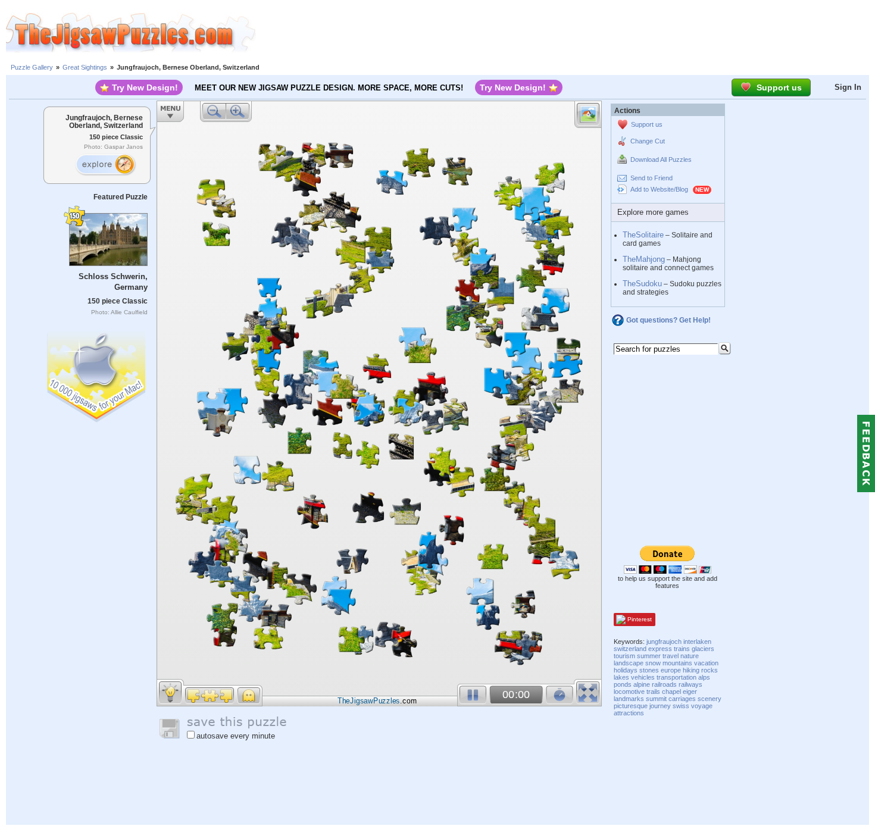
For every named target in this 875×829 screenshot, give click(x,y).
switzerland (630, 648)
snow (653, 663)
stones (649, 670)
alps (704, 677)
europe (671, 670)
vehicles (643, 677)
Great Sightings (84, 67)
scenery (709, 698)
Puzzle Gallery (32, 67)
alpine (641, 684)
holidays (626, 670)
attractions (629, 713)
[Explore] (105, 165)
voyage (701, 705)
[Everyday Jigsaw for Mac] (97, 374)
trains (682, 648)
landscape (628, 663)
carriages (682, 698)
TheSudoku (642, 283)
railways (690, 684)
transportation (676, 677)
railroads (664, 684)
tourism (624, 655)
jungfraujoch (664, 641)
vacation (706, 663)
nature (689, 655)
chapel (671, 691)
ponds (623, 684)
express (660, 648)
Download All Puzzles (661, 159)
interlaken (697, 641)
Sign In (848, 87)
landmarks (629, 698)
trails (653, 691)
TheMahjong (644, 259)
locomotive (629, 691)
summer (649, 655)
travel (670, 655)
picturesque (631, 705)
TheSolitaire (643, 234)
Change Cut (647, 141)
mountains (677, 663)
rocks (709, 670)
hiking (691, 670)
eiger (690, 691)
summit (656, 698)
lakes (621, 677)
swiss (681, 705)
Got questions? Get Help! (668, 320)
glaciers (703, 648)
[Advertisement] (565, 33)
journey (660, 705)
